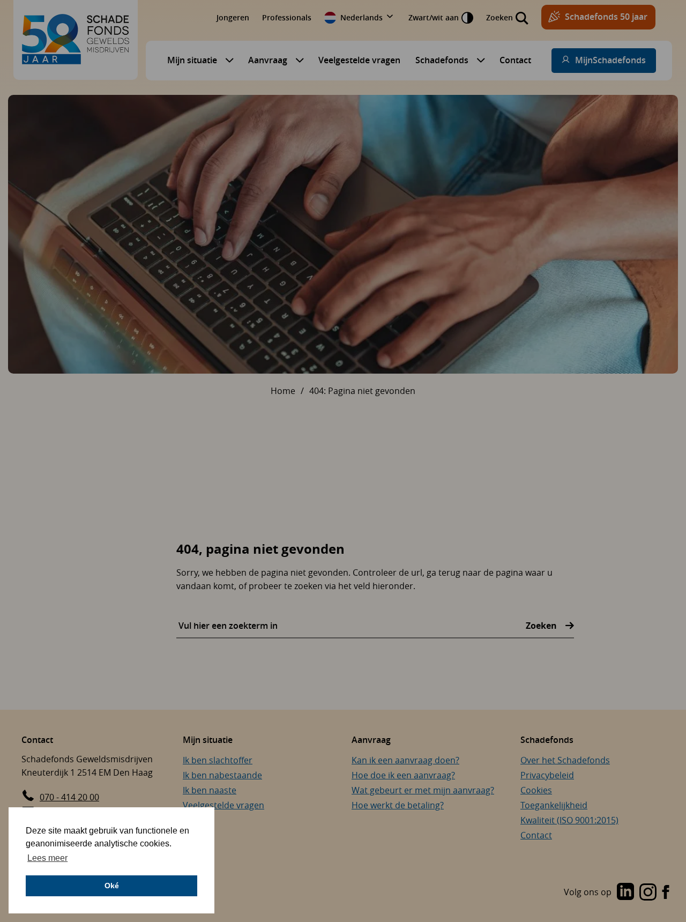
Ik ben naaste (209, 790)
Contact (515, 60)
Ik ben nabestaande (222, 775)
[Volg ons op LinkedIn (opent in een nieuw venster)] (625, 892)
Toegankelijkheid (553, 805)
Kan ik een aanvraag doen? (405, 760)
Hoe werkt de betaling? (398, 805)
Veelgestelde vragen (359, 60)
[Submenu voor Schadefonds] (478, 60)
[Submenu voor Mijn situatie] (226, 60)
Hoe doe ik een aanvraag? (403, 775)
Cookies (536, 790)
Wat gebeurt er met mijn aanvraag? (423, 790)
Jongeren (233, 17)
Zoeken (542, 625)
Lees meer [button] (47, 857)
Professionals (286, 17)
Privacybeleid (547, 775)
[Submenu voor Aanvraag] (296, 60)
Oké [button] (112, 885)
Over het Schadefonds (565, 760)
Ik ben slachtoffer (217, 760)
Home (283, 391)
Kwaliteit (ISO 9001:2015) (569, 820)
